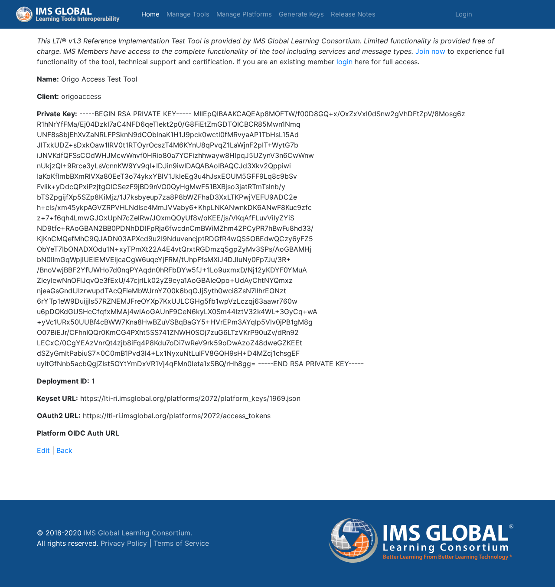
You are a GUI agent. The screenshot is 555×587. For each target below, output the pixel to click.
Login (463, 14)
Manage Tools (187, 14)
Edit (43, 450)
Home (152, 14)
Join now (430, 51)
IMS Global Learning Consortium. (138, 532)
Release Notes (353, 14)
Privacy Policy (124, 543)
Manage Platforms (244, 14)
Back (64, 450)
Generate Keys (301, 14)
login (344, 61)
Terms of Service (181, 543)
